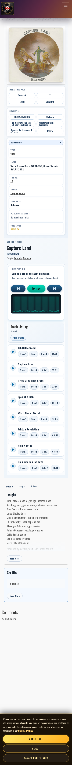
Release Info (36, 142)
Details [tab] (9, 486)
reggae (14, 193)
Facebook (22, 95)
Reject (36, 748)
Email (22, 101)
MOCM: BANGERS (22, 116)
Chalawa (14, 253)
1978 (12, 154)
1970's (50, 131)
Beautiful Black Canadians (45, 123)
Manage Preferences (35, 758)
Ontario (50, 116)
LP (11, 181)
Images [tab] (22, 486)
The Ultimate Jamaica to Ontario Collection (20, 123)
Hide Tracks (18, 337)
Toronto (18, 258)
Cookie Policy (25, 731)
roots (22, 193)
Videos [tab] (34, 486)
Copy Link (50, 101)
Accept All (36, 739)
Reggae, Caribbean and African (21, 131)
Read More (14, 558)
